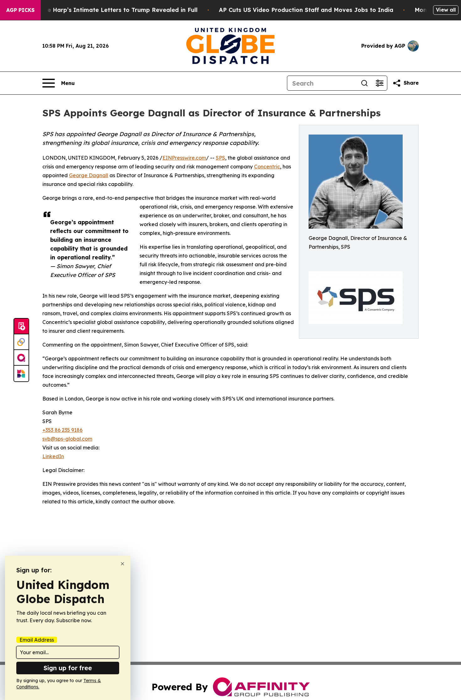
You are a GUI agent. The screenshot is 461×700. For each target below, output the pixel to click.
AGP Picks (20, 10)
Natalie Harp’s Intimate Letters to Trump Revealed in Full (113, 9)
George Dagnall (88, 175)
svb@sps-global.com (67, 439)
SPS (220, 158)
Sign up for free (68, 668)
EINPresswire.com (184, 158)
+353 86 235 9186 (62, 430)
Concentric (267, 166)
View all (446, 10)
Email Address (36, 640)
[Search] (364, 83)
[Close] (122, 564)
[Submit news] (21, 326)
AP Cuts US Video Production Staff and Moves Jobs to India (306, 9)
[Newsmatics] (21, 373)
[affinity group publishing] (21, 358)
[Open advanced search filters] (379, 83)
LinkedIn (53, 456)
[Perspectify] (21, 342)
